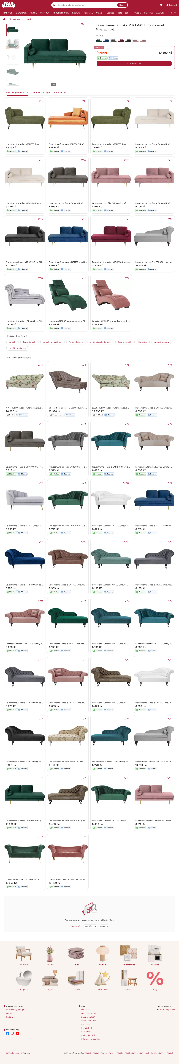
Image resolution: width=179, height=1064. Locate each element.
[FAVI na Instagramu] (12, 1033)
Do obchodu (136, 63)
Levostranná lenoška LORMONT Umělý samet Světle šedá (33, 321)
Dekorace (50, 965)
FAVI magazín (87, 1024)
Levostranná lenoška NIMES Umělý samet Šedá (28, 703)
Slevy (155, 989)
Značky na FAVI (88, 1017)
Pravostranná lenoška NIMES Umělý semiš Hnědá (72, 820)
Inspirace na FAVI (89, 1021)
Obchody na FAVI (89, 1013)
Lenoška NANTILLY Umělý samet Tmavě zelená (27, 879)
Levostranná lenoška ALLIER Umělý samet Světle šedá (31, 526)
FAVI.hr (120, 1053)
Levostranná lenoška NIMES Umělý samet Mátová (115, 585)
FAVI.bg (154, 1053)
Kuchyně (155, 965)
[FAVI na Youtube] (17, 1033)
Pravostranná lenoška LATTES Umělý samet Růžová (30, 644)
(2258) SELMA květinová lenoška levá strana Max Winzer (118, 408)
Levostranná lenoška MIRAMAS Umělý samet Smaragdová (32, 820)
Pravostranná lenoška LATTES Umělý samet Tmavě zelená (76, 526)
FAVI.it (128, 1053)
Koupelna (24, 989)
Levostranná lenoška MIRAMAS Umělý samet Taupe (73, 203)
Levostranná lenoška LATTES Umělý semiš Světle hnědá (75, 585)
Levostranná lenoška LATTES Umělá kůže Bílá (113, 526)
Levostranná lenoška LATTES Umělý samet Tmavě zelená (119, 820)
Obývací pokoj (15, 19)
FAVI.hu (112, 1053)
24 (41, 660)
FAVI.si (170, 1053)
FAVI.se (135, 1053)
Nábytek (24, 965)
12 (128, 424)
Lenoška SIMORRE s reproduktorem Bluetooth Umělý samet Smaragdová (83, 321)
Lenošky (28, 19)
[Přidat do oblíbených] (127, 101)
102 (127, 483)
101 (128, 719)
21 (42, 278)
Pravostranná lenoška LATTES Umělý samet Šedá (72, 467)
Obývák (50, 989)
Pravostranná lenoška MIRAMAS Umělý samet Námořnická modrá (79, 262)
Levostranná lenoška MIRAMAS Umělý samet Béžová (30, 203)
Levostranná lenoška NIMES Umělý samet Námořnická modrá (34, 585)
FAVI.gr (162, 1053)
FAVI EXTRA (86, 1032)
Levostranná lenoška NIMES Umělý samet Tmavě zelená (75, 644)
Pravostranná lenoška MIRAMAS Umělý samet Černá (30, 262)
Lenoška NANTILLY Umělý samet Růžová (67, 879)
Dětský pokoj (102, 989)
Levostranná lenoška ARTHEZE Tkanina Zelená (27, 144)
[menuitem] (8, 13)
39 (128, 160)
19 (171, 424)
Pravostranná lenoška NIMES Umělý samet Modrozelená (118, 761)
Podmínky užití (88, 1035)
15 (85, 542)
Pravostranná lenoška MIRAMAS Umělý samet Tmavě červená (120, 262)
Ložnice (76, 989)
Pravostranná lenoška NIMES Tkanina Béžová (70, 761)
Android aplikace (167, 1010)
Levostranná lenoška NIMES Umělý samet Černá (28, 761)
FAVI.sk (88, 1053)
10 (42, 219)
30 (41, 365)
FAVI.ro (104, 1053)
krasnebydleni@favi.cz (19, 1010)
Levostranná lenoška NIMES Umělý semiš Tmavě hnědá (118, 703)
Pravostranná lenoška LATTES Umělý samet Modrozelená (118, 467)
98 (84, 424)
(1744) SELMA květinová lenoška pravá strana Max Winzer (32, 408)
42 (85, 837)
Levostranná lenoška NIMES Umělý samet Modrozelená (118, 644)
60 (84, 601)
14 (85, 160)
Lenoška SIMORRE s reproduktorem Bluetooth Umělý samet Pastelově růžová (128, 321)
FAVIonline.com (13, 1053)
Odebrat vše (76, 926)
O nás (83, 1010)
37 (128, 542)
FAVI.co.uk (145, 1053)
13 (128, 601)
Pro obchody (87, 1028)
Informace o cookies (90, 1039)
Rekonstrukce (129, 965)
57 (84, 24)
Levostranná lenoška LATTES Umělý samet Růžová (72, 703)
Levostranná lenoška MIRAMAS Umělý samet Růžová (116, 203)
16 (171, 160)
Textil (76, 965)
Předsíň (128, 989)
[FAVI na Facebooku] (7, 1033)
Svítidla (102, 965)
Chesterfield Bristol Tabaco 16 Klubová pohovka (71, 408)
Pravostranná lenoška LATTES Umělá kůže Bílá (157, 703)
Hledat (122, 5)
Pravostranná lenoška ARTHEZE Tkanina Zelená (114, 144)
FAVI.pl (96, 1053)
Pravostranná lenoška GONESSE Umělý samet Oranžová (75, 144)
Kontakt (9, 1013)
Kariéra (9, 1017)
